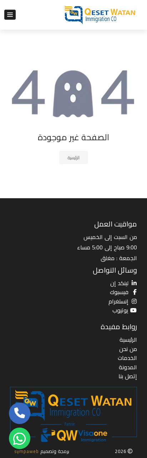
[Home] (100, 15)
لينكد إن (119, 283)
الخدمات (127, 357)
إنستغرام (118, 301)
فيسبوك (119, 292)
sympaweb (26, 451)
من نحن (128, 349)
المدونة (128, 367)
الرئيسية (74, 158)
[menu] (10, 15)
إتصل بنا (127, 376)
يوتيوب (120, 310)
